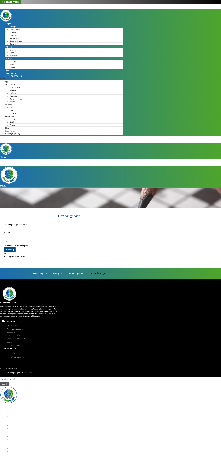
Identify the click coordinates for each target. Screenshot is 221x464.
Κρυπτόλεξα (14, 44)
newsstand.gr (97, 273)
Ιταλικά (13, 35)
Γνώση (12, 67)
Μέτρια (13, 53)
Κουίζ (12, 64)
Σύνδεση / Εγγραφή (14, 76)
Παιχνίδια (13, 61)
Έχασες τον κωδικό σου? (15, 256)
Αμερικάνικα (14, 38)
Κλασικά (13, 32)
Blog (7, 70)
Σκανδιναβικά (15, 30)
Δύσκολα (13, 56)
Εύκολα (13, 50)
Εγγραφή (8, 253)
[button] (61, 78)
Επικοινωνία (11, 73)
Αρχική (8, 24)
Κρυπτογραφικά (16, 41)
